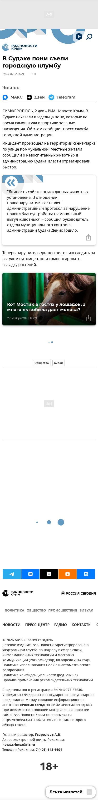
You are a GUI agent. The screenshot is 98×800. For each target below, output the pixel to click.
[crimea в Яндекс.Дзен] (49, 574)
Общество (41, 363)
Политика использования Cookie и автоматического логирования (46, 668)
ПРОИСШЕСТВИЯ (62, 610)
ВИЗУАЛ (86, 610)
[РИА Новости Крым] (19, 47)
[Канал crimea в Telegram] (12, 574)
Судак (58, 363)
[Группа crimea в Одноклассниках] (68, 574)
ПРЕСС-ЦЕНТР (37, 625)
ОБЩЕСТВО (36, 610)
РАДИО (60, 625)
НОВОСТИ (11, 625)
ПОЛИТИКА (14, 610)
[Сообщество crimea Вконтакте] (30, 574)
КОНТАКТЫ (82, 625)
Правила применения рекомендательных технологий (47, 680)
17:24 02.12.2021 (13, 74)
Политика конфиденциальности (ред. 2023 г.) (40, 675)
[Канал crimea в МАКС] (86, 574)
